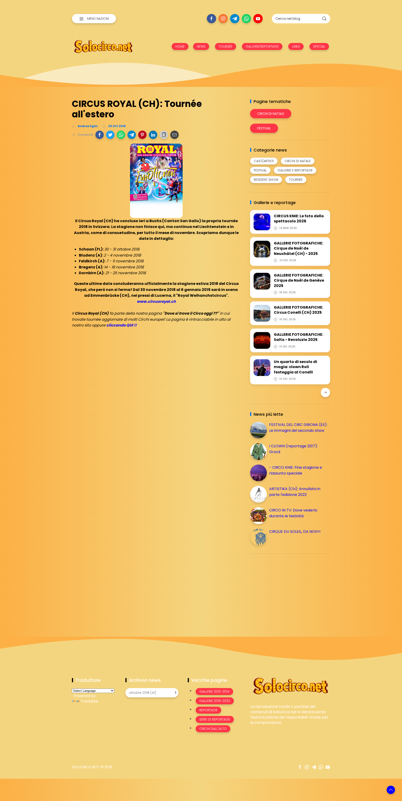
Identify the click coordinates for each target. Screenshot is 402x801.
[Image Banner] (290, 685)
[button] (99, 135)
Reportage (208, 710)
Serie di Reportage (214, 719)
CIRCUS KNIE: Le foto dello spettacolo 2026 (299, 218)
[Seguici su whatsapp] (246, 18)
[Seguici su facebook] (211, 18)
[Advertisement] (285, 590)
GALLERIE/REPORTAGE (262, 46)
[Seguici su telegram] (234, 18)
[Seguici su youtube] (258, 18)
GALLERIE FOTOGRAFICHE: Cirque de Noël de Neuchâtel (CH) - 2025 (298, 248)
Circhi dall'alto (213, 728)
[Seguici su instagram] (223, 18)
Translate (89, 701)
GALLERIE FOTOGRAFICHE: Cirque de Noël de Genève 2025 (299, 280)
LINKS (296, 46)
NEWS (201, 46)
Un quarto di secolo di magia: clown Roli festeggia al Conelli (295, 367)
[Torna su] (391, 790)
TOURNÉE (225, 46)
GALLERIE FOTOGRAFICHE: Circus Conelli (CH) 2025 (298, 310)
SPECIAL (319, 46)
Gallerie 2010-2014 (214, 691)
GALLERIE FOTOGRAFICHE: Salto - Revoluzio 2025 (298, 337)
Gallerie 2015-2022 (214, 701)
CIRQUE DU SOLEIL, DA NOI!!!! (295, 531)
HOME (180, 46)
